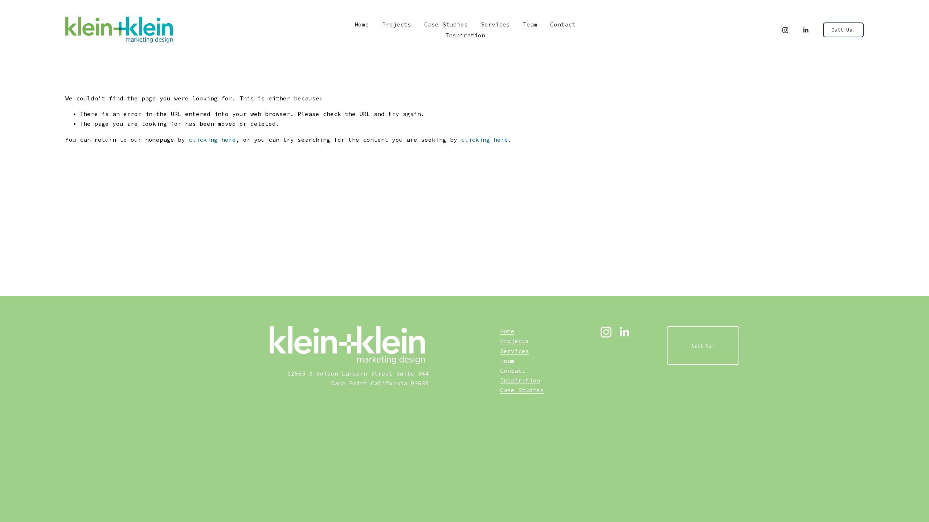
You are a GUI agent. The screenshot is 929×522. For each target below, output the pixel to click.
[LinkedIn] (805, 30)
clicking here (212, 139)
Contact (563, 24)
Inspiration (465, 35)
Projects (396, 24)
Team (530, 24)
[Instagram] (785, 30)
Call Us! (843, 30)
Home (362, 24)
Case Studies (522, 390)
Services (495, 24)
